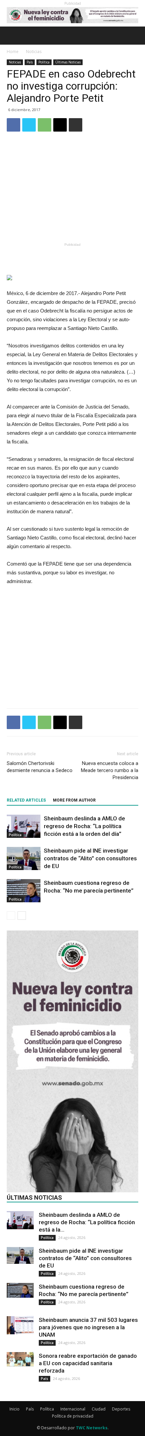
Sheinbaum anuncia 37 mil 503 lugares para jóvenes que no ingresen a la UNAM (88, 1327)
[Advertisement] (72, 191)
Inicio (14, 1409)
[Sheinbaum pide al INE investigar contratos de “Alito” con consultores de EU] (23, 858)
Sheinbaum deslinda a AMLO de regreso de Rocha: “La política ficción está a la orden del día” (84, 826)
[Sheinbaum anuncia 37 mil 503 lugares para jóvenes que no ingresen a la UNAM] (20, 1325)
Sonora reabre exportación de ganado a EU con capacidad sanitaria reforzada (88, 1363)
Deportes (121, 1409)
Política (44, 62)
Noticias (33, 51)
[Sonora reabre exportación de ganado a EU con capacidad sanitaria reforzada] (20, 1359)
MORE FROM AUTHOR (74, 800)
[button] (135, 36)
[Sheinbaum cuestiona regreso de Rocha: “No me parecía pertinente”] (23, 890)
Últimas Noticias (68, 62)
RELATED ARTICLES (26, 800)
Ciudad (99, 1409)
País (30, 62)
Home (13, 51)
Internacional (72, 1409)
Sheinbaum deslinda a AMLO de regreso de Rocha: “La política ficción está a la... (87, 1222)
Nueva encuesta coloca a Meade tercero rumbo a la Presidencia (109, 770)
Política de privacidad (72, 1416)
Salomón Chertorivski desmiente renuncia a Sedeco (39, 766)
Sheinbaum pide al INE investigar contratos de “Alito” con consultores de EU (90, 858)
